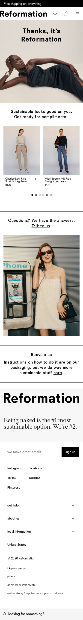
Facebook (35, 468)
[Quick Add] (35, 179)
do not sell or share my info (21, 585)
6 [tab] (51, 194)
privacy (11, 576)
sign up (70, 452)
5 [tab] (47, 194)
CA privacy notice (16, 568)
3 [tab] (40, 194)
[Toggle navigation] (77, 14)
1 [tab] (32, 194)
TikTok (11, 478)
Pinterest (13, 487)
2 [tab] (36, 194)
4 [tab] (43, 194)
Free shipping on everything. (23, 4)
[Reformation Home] (23, 14)
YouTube (34, 478)
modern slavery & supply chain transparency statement (35, 593)
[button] (55, 14)
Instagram (14, 468)
